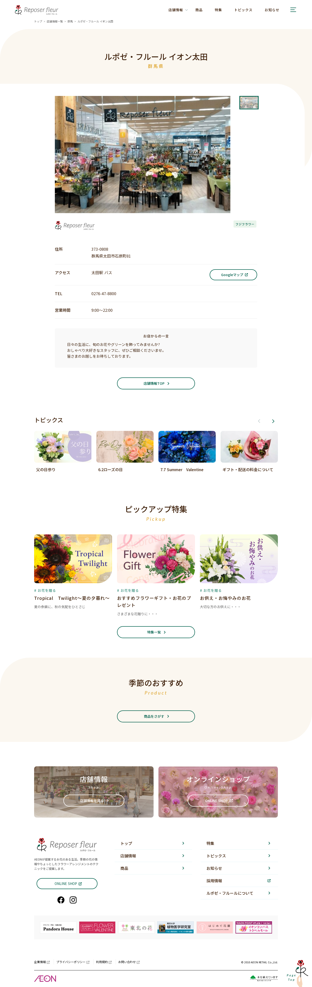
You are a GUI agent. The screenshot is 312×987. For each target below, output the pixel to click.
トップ (38, 21)
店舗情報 (128, 856)
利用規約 (102, 962)
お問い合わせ (127, 962)
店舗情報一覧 (55, 21)
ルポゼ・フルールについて (229, 893)
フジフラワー (244, 224)
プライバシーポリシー (71, 962)
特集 (218, 9)
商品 (199, 9)
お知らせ (272, 9)
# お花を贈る (45, 590)
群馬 (70, 21)
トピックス (243, 9)
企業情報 (40, 962)
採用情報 (214, 880)
